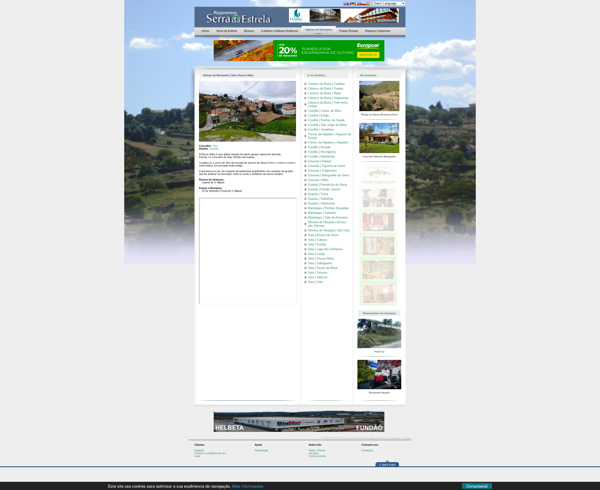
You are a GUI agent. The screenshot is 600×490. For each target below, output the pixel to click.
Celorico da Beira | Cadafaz (326, 84)
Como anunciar (317, 456)
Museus (249, 31)
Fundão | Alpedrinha (321, 156)
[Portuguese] (360, 4)
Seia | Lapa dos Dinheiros (325, 249)
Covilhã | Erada (318, 115)
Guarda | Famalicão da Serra (327, 184)
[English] (345, 4)
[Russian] (364, 4)
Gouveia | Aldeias (320, 161)
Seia (214, 145)
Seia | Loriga (316, 254)
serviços (314, 453)
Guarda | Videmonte (321, 203)
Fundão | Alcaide (319, 147)
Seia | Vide (315, 282)
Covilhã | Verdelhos (321, 129)
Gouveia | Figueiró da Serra (326, 166)
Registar (199, 450)
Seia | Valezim (317, 277)
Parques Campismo (377, 31)
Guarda (214, 148)
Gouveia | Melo (318, 180)
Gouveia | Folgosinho (322, 170)
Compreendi (477, 486)
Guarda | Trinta (318, 194)
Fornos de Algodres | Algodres (328, 142)
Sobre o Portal (317, 450)
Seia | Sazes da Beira (323, 268)
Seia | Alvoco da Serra (323, 235)
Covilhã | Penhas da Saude (326, 120)
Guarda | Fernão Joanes (324, 189)
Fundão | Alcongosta (322, 152)
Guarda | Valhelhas (321, 198)
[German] (353, 4)
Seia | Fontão (317, 244)
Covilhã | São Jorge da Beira (327, 125)
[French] (349, 4)
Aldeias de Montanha (318, 29)
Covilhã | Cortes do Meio (324, 111)
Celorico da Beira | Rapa (324, 93)
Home (205, 31)
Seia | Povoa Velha (321, 258)
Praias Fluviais (348, 31)
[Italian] (356, 4)
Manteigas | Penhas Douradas (328, 208)
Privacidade (261, 450)
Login (197, 456)
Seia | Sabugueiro (320, 263)
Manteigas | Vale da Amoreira (328, 217)
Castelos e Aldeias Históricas (279, 31)
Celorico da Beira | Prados (325, 88)
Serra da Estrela (226, 31)
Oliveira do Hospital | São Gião (329, 230)
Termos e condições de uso (210, 453)
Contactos (367, 450)
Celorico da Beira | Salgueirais (328, 98)
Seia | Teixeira (317, 272)
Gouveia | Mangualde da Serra (328, 175)
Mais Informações (247, 486)
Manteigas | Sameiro (322, 213)
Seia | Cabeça (317, 239)
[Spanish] (368, 4)
